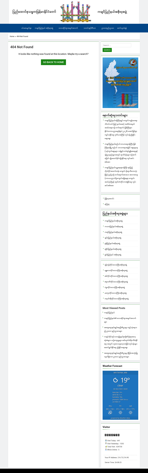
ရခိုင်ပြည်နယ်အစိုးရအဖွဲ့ (113, 249)
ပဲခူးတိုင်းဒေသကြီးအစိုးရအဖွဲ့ (115, 287)
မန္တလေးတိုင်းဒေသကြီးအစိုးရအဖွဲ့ (116, 270)
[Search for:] (117, 45)
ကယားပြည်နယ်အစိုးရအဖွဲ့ (114, 226)
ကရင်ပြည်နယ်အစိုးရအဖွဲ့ (113, 232)
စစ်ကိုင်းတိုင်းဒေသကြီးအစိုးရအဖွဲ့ (116, 276)
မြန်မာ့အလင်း (109, 199)
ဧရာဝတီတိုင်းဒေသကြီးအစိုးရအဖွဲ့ (116, 282)
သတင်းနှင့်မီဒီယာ (90, 28)
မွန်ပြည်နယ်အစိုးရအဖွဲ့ (112, 243)
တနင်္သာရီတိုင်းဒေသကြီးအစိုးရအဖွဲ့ (116, 299)
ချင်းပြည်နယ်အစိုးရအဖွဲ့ (113, 238)
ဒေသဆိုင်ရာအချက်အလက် (68, 28)
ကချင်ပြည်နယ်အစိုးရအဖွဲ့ (113, 221)
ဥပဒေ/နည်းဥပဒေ (108, 28)
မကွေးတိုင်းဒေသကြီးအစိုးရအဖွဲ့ (115, 293)
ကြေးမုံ (107, 204)
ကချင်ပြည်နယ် (109, 313)
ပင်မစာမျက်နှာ (26, 28)
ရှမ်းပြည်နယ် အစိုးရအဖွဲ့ (113, 255)
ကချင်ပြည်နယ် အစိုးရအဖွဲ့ (44, 28)
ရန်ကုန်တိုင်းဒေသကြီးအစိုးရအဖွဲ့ (116, 265)
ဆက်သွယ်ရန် (122, 28)
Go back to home (53, 62)
